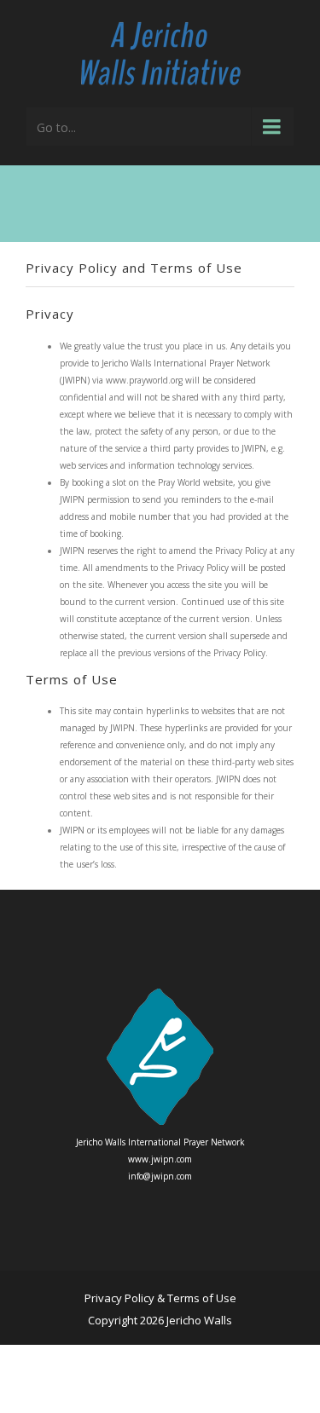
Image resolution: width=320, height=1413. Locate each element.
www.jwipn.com (160, 1159)
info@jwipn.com (160, 1176)
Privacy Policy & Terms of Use (160, 1298)
